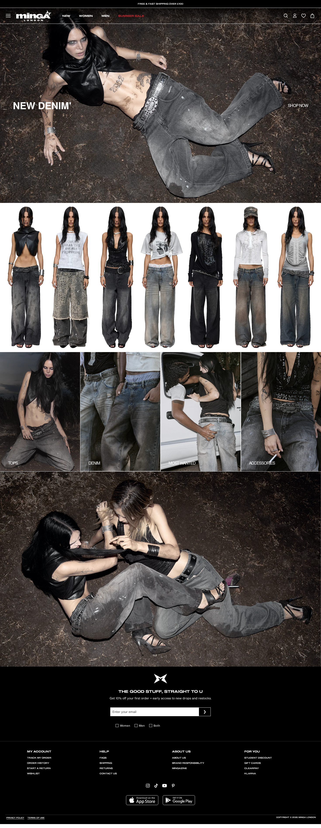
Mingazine (179, 768)
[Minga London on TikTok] (156, 785)
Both (157, 725)
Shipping (106, 763)
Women (86, 16)
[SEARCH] (286, 16)
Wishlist (33, 774)
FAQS (103, 758)
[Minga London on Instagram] (148, 785)
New (66, 16)
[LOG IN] (295, 16)
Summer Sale (131, 16)
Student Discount (258, 758)
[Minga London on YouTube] (164, 785)
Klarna (250, 774)
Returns (106, 768)
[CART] (312, 16)
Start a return (39, 768)
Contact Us (108, 774)
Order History (38, 763)
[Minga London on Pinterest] (173, 785)
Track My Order (39, 758)
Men (105, 16)
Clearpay (251, 768)
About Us (179, 758)
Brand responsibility (188, 763)
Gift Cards (252, 763)
